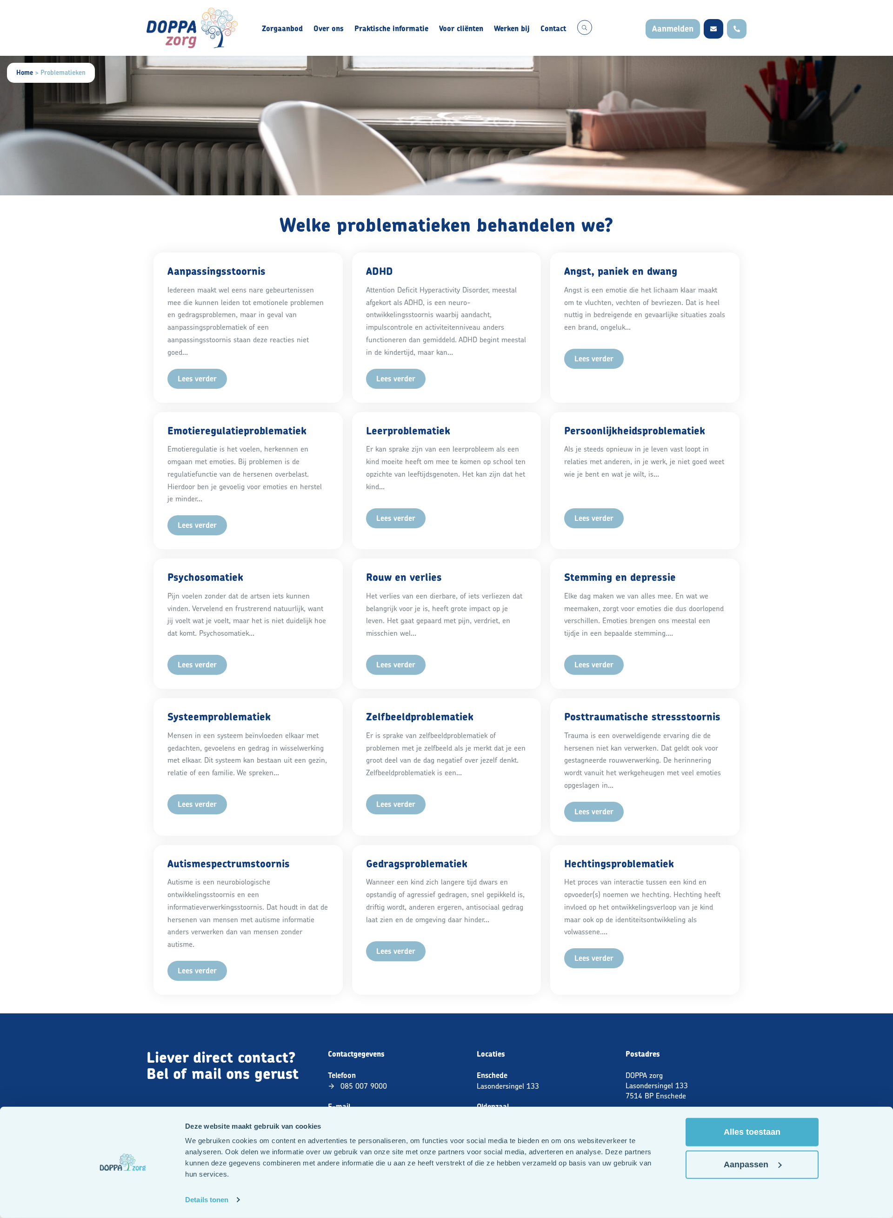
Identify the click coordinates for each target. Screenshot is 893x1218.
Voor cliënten (461, 28)
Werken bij (512, 28)
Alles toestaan (752, 1132)
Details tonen (206, 1200)
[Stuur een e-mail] (713, 29)
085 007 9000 (363, 1086)
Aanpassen (746, 1164)
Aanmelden (672, 28)
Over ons (328, 28)
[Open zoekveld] (584, 27)
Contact (553, 28)
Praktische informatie (391, 28)
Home (24, 72)
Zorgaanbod (282, 28)
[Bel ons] (736, 29)
